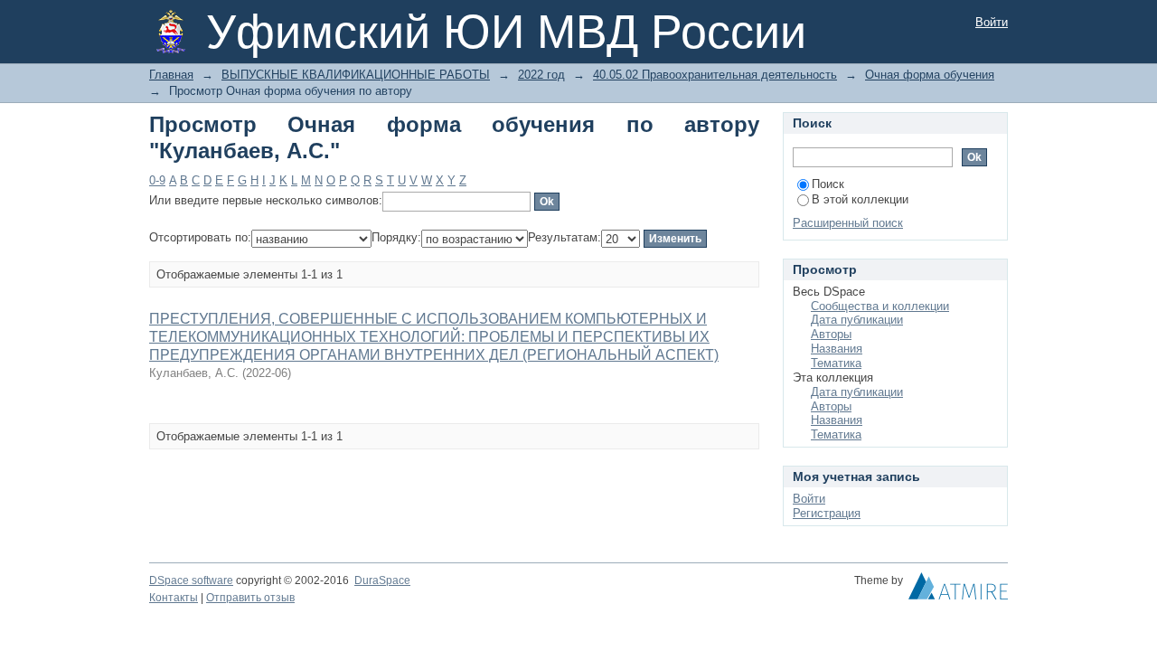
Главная (171, 74)
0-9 (157, 180)
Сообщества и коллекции (880, 306)
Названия (836, 348)
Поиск (828, 184)
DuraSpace (382, 580)
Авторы (831, 334)
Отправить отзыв (250, 597)
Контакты (173, 597)
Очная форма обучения (929, 74)
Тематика (836, 363)
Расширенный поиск (848, 223)
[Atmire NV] (958, 590)
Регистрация (827, 513)
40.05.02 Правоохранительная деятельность (715, 74)
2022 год (541, 74)
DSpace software (191, 580)
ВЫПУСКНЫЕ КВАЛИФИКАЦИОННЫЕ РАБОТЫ (355, 74)
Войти (991, 22)
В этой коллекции (860, 199)
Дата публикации (857, 319)
